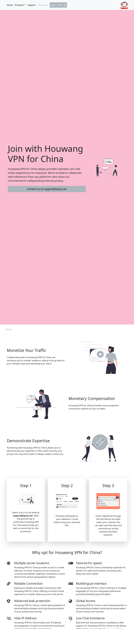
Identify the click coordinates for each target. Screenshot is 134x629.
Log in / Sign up (58, 5)
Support (32, 5)
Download (43, 5)
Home (10, 5)
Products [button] (19, 5)
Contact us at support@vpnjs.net (46, 189)
